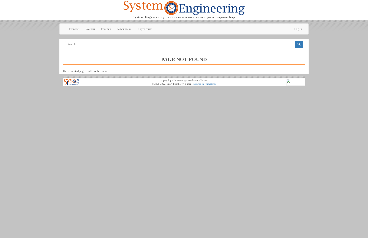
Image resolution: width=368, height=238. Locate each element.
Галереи (106, 28)
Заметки (90, 28)
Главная (74, 28)
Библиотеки (124, 28)
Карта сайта (145, 28)
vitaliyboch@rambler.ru (204, 84)
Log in (298, 28)
